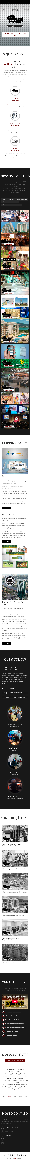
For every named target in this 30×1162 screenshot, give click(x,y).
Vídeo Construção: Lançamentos (14, 1027)
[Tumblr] (21, 1155)
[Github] (19, 1155)
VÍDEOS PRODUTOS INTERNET (10, 202)
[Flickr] (15, 1155)
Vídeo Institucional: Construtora (15, 1016)
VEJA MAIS (6, 508)
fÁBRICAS (11, 199)
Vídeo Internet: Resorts (12, 1031)
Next (28, 1078)
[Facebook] (6, 1155)
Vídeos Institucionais (8, 963)
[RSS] (25, 1155)
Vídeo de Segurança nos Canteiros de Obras (14, 869)
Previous (2, 1078)
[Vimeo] (14, 1155)
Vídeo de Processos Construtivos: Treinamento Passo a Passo (11, 845)
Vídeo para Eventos (11, 1035)
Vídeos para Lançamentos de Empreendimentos (10, 939)
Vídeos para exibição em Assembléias (13, 915)
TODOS (4, 199)
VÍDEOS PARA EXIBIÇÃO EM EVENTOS (11, 205)
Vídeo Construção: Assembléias (14, 1023)
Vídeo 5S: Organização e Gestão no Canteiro (14, 892)
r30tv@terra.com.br (9, 1131)
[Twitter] (4, 1155)
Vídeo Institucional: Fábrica (13, 1012)
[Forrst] (23, 1155)
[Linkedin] (12, 1155)
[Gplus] (8, 1155)
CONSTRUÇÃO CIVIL (22, 199)
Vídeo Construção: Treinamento (14, 1019)
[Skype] (17, 1155)
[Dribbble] (10, 1155)
